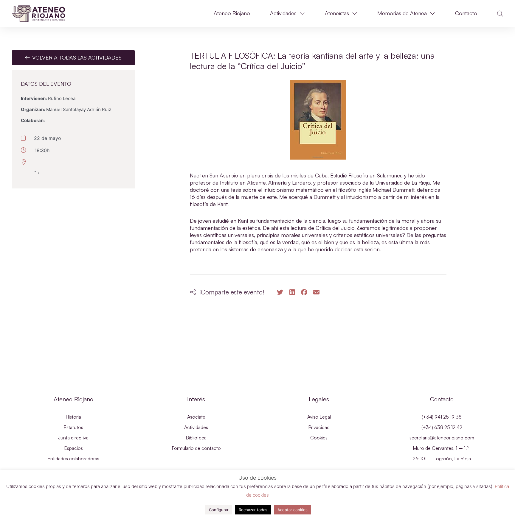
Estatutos (73, 427)
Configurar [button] (219, 509)
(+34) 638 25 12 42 (441, 427)
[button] (500, 14)
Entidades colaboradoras (73, 458)
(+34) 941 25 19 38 (442, 417)
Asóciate (196, 417)
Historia (73, 417)
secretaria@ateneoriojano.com (441, 438)
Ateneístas (337, 13)
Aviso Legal (319, 417)
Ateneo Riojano (232, 13)
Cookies (319, 438)
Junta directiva (73, 438)
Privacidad (319, 427)
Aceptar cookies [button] (292, 509)
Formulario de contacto (196, 448)
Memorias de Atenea (402, 13)
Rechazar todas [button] (253, 509)
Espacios (73, 448)
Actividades (283, 13)
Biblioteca (196, 438)
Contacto (466, 13)
